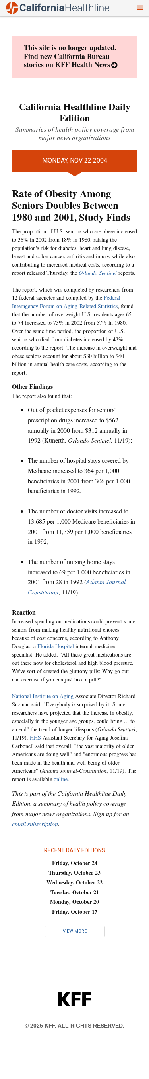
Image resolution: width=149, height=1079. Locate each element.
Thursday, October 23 (74, 872)
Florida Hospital (55, 646)
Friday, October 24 (74, 863)
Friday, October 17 (74, 911)
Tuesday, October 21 (74, 892)
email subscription (35, 824)
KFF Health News (82, 64)
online (61, 779)
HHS (35, 737)
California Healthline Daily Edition (74, 112)
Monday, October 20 (74, 901)
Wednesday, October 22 (74, 882)
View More (75, 931)
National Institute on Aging (43, 696)
